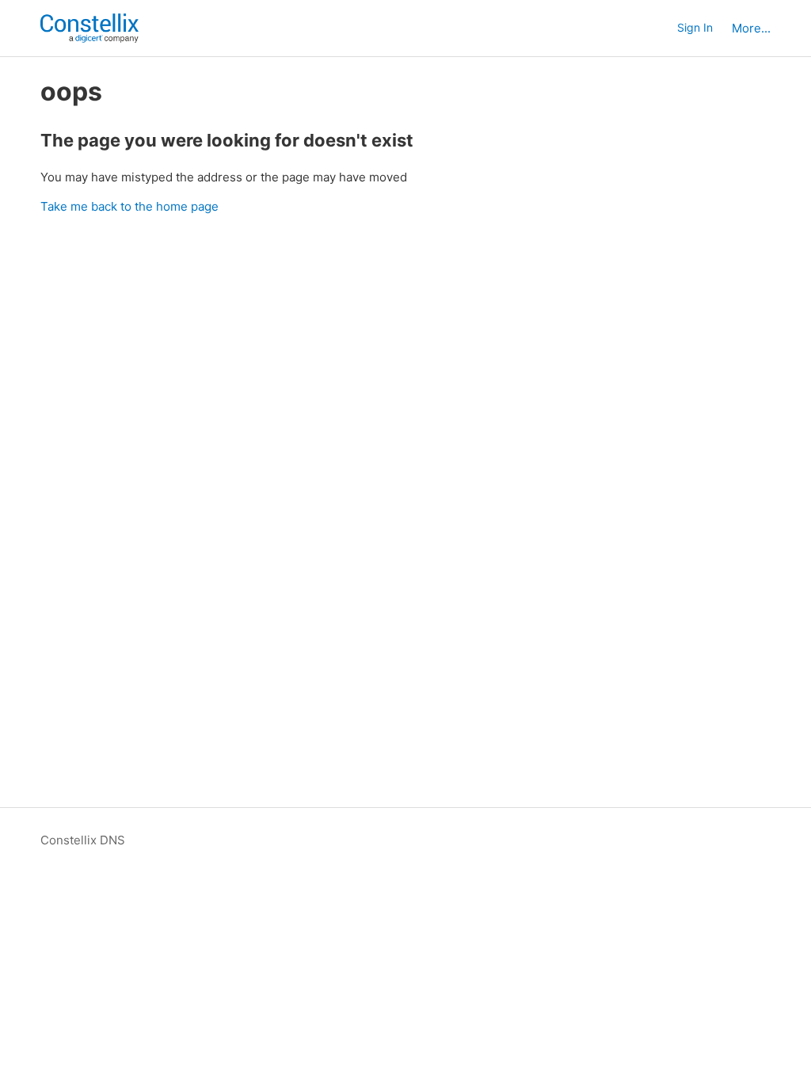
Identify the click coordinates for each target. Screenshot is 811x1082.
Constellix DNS (82, 840)
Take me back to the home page (129, 206)
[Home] (89, 28)
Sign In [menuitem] (695, 27)
